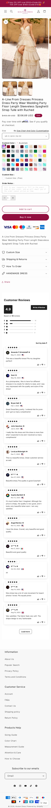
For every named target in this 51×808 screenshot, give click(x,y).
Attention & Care (13, 752)
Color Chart (10, 741)
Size (25, 131)
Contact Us (10, 706)
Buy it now (25, 217)
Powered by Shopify (35, 806)
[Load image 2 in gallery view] (25, 89)
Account (9, 694)
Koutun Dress (21, 806)
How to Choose (12, 758)
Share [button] (7, 282)
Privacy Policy (12, 671)
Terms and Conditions (15, 677)
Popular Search (12, 665)
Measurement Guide (14, 747)
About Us (9, 659)
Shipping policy (12, 712)
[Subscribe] (43, 776)
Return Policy (11, 718)
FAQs (7, 700)
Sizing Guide (11, 735)
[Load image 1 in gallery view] (10, 89)
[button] (5, 11)
